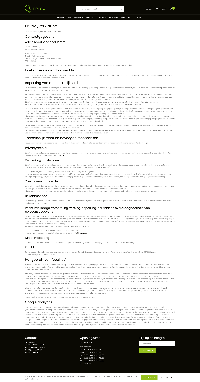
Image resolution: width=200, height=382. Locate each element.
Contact (139, 17)
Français (149, 9)
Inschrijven (147, 351)
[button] (121, 9)
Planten (60, 17)
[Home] (49, 9)
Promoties (113, 17)
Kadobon (102, 17)
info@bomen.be (57, 155)
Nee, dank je (166, 378)
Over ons (90, 17)
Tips (129, 17)
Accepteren (149, 378)
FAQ (123, 17)
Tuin (69, 17)
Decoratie (78, 17)
